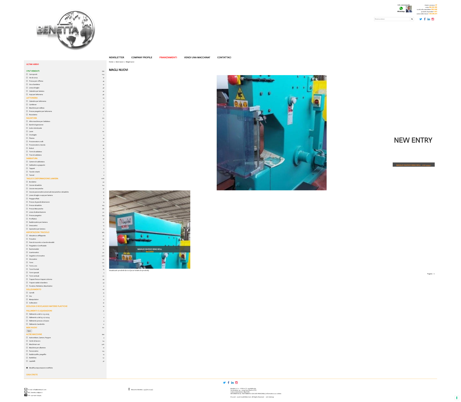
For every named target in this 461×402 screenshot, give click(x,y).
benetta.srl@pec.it (36, 392)
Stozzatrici (33, 259)
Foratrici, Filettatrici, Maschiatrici (40, 286)
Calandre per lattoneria (37, 101)
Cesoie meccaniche (36, 189)
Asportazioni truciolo (37, 232)
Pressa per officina (36, 81)
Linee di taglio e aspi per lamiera (41, 195)
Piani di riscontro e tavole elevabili (41, 242)
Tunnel (31, 175)
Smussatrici (33, 226)
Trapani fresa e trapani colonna (40, 279)
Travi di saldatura (35, 155)
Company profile (141, 57)
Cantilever (33, 105)
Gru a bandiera (34, 84)
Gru (30, 296)
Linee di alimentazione (37, 212)
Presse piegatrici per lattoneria (40, 111)
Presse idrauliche (35, 205)
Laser (31, 131)
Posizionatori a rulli (36, 142)
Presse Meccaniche (36, 209)
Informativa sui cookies (273, 393)
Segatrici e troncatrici (37, 256)
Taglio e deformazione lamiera (42, 178)
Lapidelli (32, 361)
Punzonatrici (33, 351)
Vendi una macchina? (197, 57)
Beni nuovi (31, 327)
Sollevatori (33, 303)
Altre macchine (34, 334)
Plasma (31, 138)
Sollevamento (33, 289)
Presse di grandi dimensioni (39, 202)
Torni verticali (34, 276)
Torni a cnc (33, 266)
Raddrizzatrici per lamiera (38, 222)
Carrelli (31, 293)
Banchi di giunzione (36, 125)
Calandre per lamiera (36, 91)
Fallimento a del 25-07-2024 (39, 317)
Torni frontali (34, 269)
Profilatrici (33, 219)
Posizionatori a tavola (37, 145)
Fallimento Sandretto (37, 324)
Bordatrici (32, 182)
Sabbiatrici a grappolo (37, 165)
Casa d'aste (32, 374)
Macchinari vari (34, 344)
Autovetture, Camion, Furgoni (40, 338)
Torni (31, 262)
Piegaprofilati (34, 199)
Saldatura (31, 118)
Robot (31, 148)
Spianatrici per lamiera (37, 229)
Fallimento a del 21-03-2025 (39, 314)
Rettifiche (32, 358)
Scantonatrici (34, 252)
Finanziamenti (168, 57)
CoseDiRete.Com (245, 397)
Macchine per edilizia (36, 108)
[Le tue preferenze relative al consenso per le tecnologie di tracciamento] (457, 398)
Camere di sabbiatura (37, 162)
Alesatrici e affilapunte (37, 236)
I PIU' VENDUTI (32, 71)
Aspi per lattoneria (36, 94)
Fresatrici (32, 239)
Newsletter (116, 57)
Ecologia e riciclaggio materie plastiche (46, 306)
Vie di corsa (33, 78)
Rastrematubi (34, 249)
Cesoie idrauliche (35, 185)
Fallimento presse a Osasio (39, 321)
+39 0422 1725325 (35, 395)
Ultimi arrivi (32, 64)
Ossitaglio (33, 135)
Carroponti (33, 74)
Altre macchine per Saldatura (39, 121)
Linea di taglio (34, 88)
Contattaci (224, 57)
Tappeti (32, 168)
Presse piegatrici (35, 215)
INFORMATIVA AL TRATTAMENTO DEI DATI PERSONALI (247, 393)
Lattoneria (32, 98)
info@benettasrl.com (39, 389)
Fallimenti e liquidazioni (39, 311)
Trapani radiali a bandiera (38, 283)
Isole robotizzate (35, 128)
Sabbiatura (31, 158)
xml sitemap (270, 397)
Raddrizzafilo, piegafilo (37, 354)
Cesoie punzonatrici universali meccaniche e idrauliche (49, 192)
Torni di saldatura (35, 152)
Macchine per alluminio (37, 348)
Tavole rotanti (34, 172)
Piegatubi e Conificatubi (37, 246)
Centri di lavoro (34, 341)
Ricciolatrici (33, 115)
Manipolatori (34, 299)
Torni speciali (34, 273)
